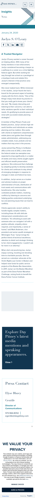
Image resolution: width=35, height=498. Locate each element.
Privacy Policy (8, 461)
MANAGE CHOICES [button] (17, 484)
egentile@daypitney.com (17, 416)
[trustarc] (29, 496)
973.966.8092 (12, 413)
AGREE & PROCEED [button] (17, 490)
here (26, 479)
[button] (32, 426)
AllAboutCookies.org (25, 476)
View (8, 362)
